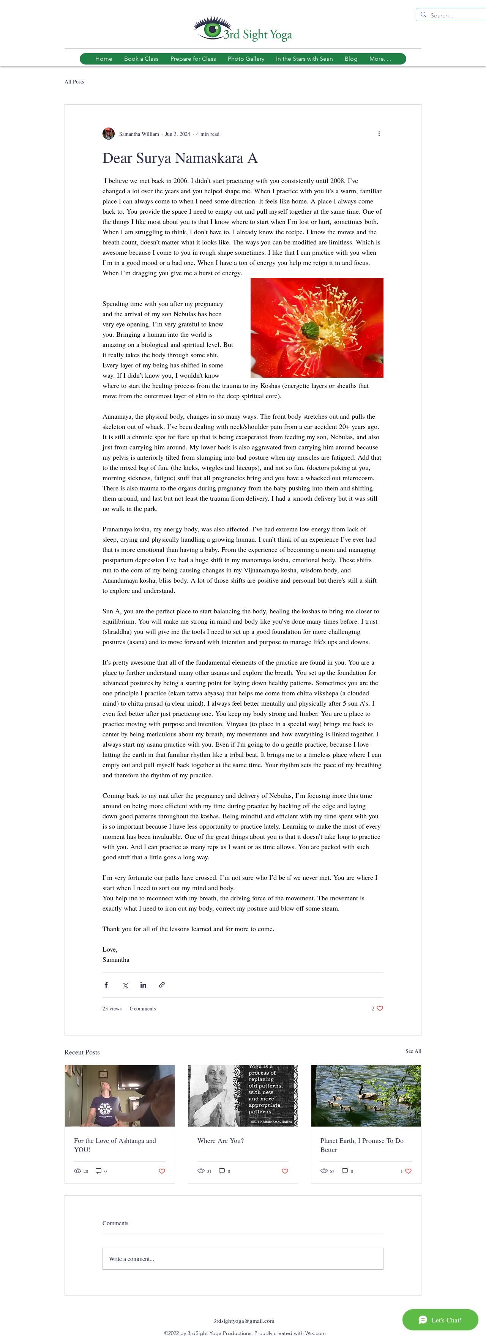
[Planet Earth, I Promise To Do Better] (366, 1096)
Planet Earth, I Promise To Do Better (362, 1145)
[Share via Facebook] (106, 984)
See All (413, 1050)
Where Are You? (220, 1140)
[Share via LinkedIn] (143, 984)
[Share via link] (162, 984)
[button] (380, 59)
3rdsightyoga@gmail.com (244, 1320)
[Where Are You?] (243, 1096)
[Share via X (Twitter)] (124, 984)
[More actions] (378, 133)
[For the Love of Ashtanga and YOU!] (120, 1096)
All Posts (74, 81)
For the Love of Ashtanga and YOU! (115, 1145)
